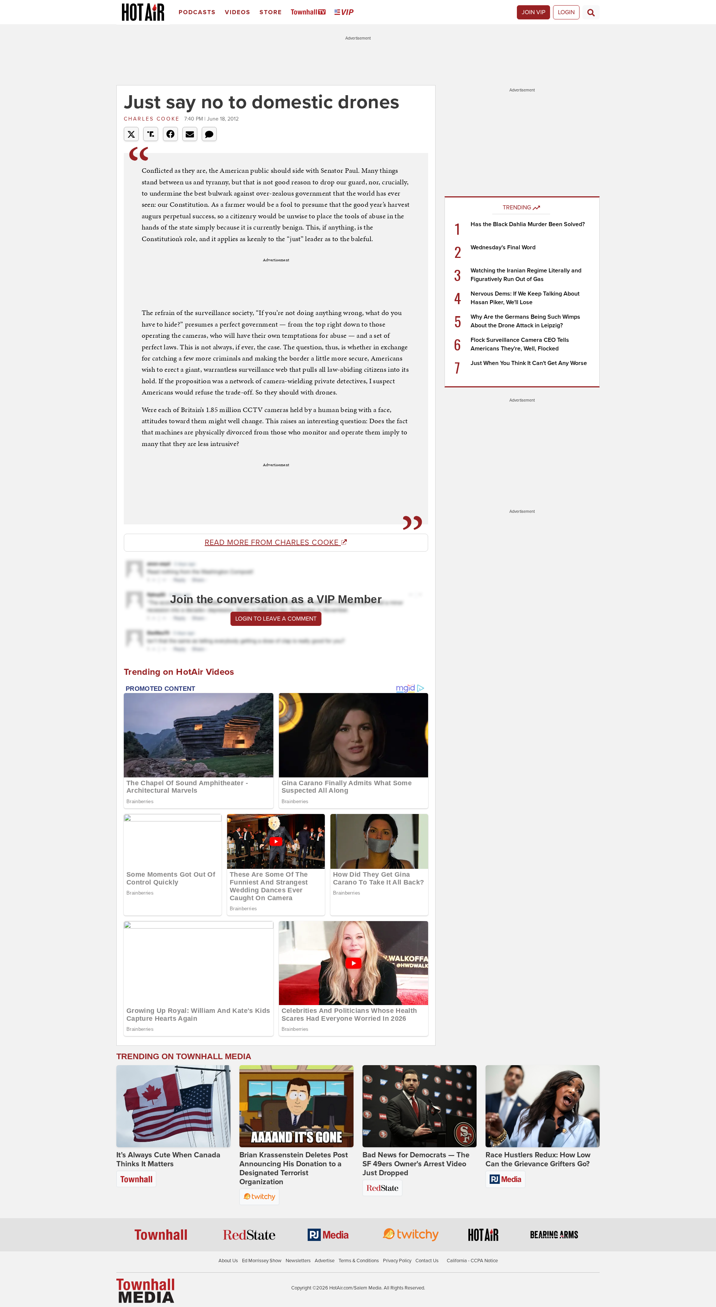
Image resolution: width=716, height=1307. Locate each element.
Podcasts (197, 12)
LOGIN (566, 12)
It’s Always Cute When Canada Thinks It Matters (168, 1160)
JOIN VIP (533, 12)
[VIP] (345, 12)
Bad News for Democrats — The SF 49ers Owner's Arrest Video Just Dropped (416, 1164)
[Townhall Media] (145, 1291)
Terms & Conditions (359, 1261)
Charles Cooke (153, 119)
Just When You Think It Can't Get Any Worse (529, 363)
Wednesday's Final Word (503, 247)
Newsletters (298, 1261)
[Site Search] (591, 12)
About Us (228, 1261)
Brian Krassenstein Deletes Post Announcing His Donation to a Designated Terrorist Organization (293, 1168)
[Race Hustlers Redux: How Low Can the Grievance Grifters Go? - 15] (543, 1106)
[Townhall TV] (310, 12)
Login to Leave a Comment (276, 619)
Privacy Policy (397, 1261)
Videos (238, 12)
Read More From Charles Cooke (273, 542)
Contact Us (427, 1261)
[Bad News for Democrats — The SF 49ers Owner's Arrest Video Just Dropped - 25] (419, 1106)
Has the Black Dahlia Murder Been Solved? (528, 224)
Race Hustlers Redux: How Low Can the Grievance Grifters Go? (538, 1160)
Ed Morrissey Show (262, 1261)
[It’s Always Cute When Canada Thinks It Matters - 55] (173, 1106)
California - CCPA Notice (472, 1261)
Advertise (325, 1261)
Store (271, 12)
